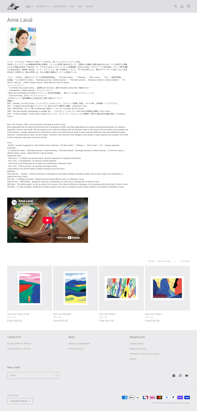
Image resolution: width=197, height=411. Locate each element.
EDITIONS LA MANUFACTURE (167, 403)
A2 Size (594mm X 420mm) (19, 343)
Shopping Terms (136, 343)
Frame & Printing (76, 349)
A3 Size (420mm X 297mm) (19, 349)
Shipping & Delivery (138, 349)
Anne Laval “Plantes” (107, 314)
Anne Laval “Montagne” (62, 314)
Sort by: (151, 261)
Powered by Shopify (183, 403)
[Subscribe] (56, 375)
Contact (133, 359)
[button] (29, 6)
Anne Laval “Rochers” (153, 314)
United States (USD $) (18, 401)
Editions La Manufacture (79, 343)
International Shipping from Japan (145, 354)
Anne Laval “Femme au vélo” (18, 314)
